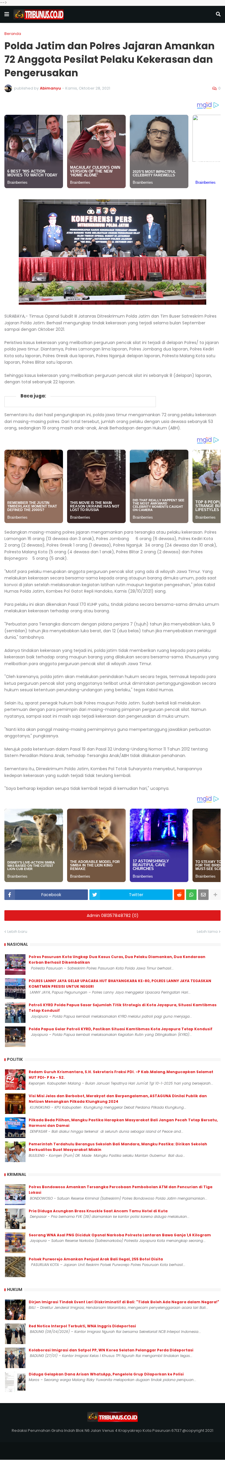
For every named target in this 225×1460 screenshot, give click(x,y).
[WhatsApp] (191, 894)
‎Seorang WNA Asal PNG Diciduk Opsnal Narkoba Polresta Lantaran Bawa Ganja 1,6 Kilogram (120, 1235)
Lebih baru (17, 931)
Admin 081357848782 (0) (113, 915)
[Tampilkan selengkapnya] (215, 894)
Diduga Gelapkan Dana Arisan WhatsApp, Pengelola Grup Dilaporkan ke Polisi (106, 1374)
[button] (6, 14)
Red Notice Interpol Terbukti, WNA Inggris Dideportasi (82, 1326)
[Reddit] (179, 894)
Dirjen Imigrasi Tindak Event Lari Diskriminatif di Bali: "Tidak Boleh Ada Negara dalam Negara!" (124, 1301)
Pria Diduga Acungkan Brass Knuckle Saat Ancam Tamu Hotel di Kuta (98, 1210)
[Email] (203, 894)
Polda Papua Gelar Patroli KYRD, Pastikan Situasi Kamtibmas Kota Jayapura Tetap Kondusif (120, 1028)
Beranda (12, 33)
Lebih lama (207, 931)
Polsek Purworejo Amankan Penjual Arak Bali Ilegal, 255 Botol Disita (96, 1259)
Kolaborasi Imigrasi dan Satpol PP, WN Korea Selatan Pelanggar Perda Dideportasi (111, 1350)
